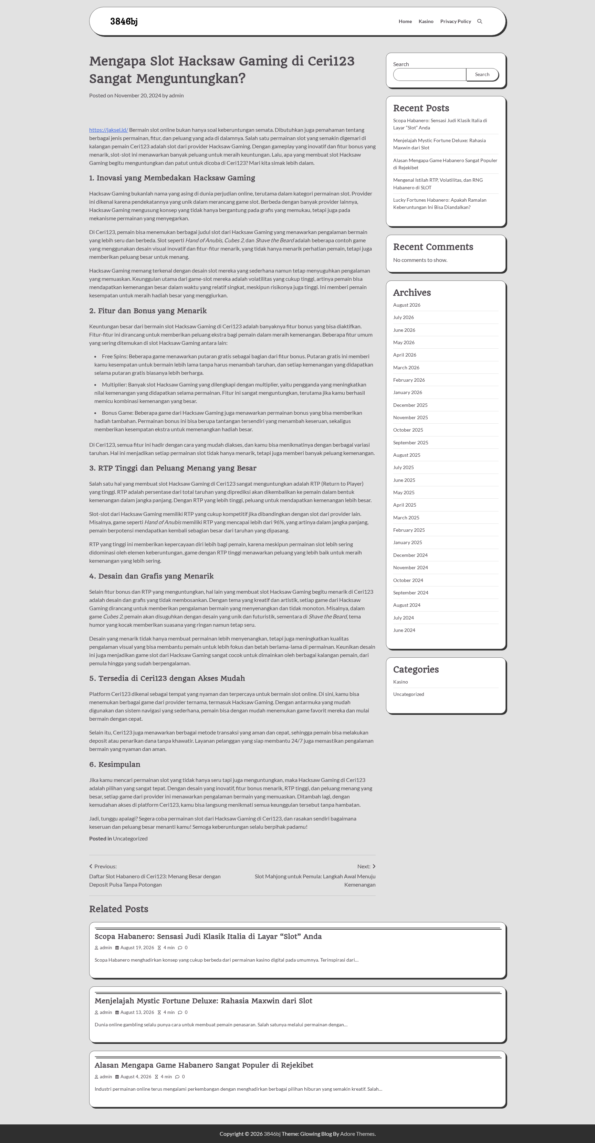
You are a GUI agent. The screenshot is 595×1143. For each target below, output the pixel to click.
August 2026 (406, 305)
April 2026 (404, 355)
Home (405, 21)
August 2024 (406, 605)
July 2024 (403, 618)
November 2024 (410, 567)
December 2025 (410, 405)
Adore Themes (357, 1133)
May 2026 (404, 342)
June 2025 (404, 480)
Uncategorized (130, 838)
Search (401, 64)
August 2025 (406, 455)
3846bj (124, 21)
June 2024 (404, 630)
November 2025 (410, 417)
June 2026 (404, 330)
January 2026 (407, 392)
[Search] (479, 21)
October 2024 (408, 580)
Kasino (426, 21)
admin (176, 95)
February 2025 (409, 530)
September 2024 (410, 592)
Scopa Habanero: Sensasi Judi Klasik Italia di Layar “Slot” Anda (208, 936)
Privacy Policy (455, 21)
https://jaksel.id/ (108, 129)
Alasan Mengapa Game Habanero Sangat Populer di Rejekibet (204, 1065)
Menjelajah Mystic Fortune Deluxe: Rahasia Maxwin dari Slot (203, 1001)
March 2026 (406, 367)
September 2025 (410, 442)
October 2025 (408, 430)
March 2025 (406, 517)
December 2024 (410, 555)
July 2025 (403, 467)
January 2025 (407, 543)
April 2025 (404, 505)
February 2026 (409, 380)
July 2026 (403, 317)
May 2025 (404, 492)
